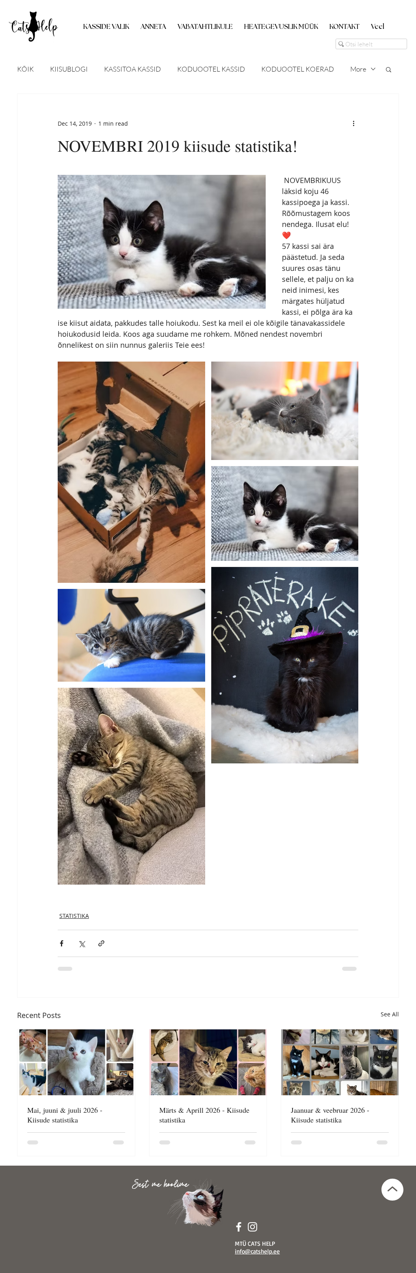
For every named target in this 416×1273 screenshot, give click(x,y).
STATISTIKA (74, 916)
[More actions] (353, 123)
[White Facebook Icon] (238, 1227)
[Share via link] (101, 943)
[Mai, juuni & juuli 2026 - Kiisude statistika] (76, 1062)
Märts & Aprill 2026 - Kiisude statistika (204, 1115)
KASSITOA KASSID (132, 69)
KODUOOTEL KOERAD (297, 69)
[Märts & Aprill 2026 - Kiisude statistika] (208, 1062)
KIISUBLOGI (69, 69)
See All (390, 1014)
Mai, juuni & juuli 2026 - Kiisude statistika (64, 1115)
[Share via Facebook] (61, 943)
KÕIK (25, 69)
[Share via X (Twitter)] (81, 943)
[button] (106, 23)
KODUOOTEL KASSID (211, 69)
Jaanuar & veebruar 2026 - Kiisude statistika (330, 1115)
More (358, 69)
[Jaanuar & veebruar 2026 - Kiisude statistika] (340, 1062)
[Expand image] (131, 472)
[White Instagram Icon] (252, 1227)
